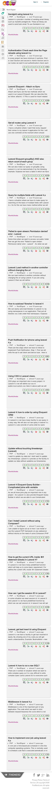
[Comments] (39, 31)
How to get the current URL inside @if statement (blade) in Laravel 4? (26, 558)
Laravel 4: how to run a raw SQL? (23, 665)
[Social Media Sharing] (43, 31)
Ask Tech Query (2, 54)
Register (46, 2)
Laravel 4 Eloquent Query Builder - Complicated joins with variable (24, 486)
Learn (2, 42)
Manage (2, 34)
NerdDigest (21, 17)
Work (2, 25)
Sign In (35, 2)
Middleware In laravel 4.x (20, 701)
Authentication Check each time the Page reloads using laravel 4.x (27, 51)
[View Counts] (47, 31)
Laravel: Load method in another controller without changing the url (28, 268)
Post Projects (2, 17)
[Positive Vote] (28, 31)
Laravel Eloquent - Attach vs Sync (24, 86)
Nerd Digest (11, 10)
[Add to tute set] (24, 31)
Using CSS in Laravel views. (21, 376)
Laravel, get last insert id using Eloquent (27, 629)
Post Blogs (2, 57)
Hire (2, 13)
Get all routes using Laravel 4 (22, 122)
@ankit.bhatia (13, 35)
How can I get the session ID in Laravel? (27, 593)
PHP (11, 17)
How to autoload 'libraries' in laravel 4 (25, 303)
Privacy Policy (37, 780)
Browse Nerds (2, 21)
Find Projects (2, 29)
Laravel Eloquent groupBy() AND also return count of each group (26, 160)
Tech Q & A (2, 50)
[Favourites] (35, 31)
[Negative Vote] (31, 31)
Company (2, 38)
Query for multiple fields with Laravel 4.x (27, 195)
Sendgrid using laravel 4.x (20, 14)
